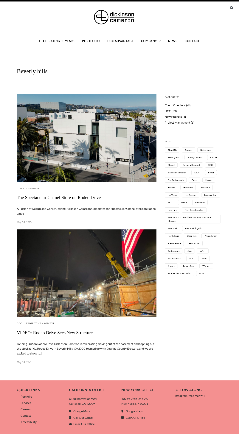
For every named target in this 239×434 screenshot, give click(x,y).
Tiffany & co (188, 266)
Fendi (211, 172)
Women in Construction (179, 273)
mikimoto (200, 202)
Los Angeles (190, 195)
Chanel (171, 165)
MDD (170, 202)
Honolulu (188, 187)
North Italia (173, 235)
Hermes (171, 187)
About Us (172, 150)
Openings (191, 235)
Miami (184, 202)
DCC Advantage (120, 41)
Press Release (174, 243)
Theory (171, 266)
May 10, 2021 (24, 362)
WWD (202, 273)
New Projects (173, 116)
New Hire (172, 210)
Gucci (194, 180)
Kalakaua (205, 187)
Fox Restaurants (176, 180)
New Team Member (194, 210)
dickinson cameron (177, 172)
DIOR (197, 172)
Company (149, 41)
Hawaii (208, 180)
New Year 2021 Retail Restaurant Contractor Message (189, 219)
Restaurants (173, 251)
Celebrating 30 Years (57, 41)
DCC (19, 323)
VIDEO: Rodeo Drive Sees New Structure (55, 332)
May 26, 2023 (24, 222)
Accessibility (29, 422)
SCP (191, 258)
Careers (26, 409)
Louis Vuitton (210, 195)
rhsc (189, 251)
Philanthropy (210, 235)
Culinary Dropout (191, 165)
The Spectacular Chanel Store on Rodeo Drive (59, 197)
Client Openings (28, 188)
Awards (188, 150)
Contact (192, 41)
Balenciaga (205, 150)
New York (172, 228)
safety (203, 251)
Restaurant (194, 243)
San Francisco (174, 258)
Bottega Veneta (194, 157)
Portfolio (91, 41)
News (172, 41)
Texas (204, 258)
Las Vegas (172, 195)
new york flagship (193, 228)
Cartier (213, 157)
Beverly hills (173, 157)
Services (26, 403)
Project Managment (40, 323)
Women (206, 266)
